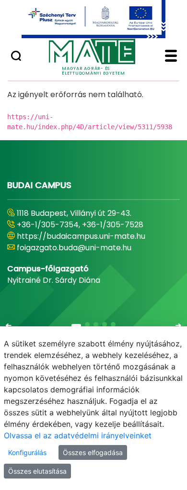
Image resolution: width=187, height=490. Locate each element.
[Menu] (171, 57)
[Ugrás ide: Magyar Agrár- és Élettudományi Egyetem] (93, 19)
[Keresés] (16, 57)
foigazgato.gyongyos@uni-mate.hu (83, 247)
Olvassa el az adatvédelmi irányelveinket (78, 435)
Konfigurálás (27, 452)
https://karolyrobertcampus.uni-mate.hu (95, 236)
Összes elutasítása (37, 471)
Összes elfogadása (93, 452)
